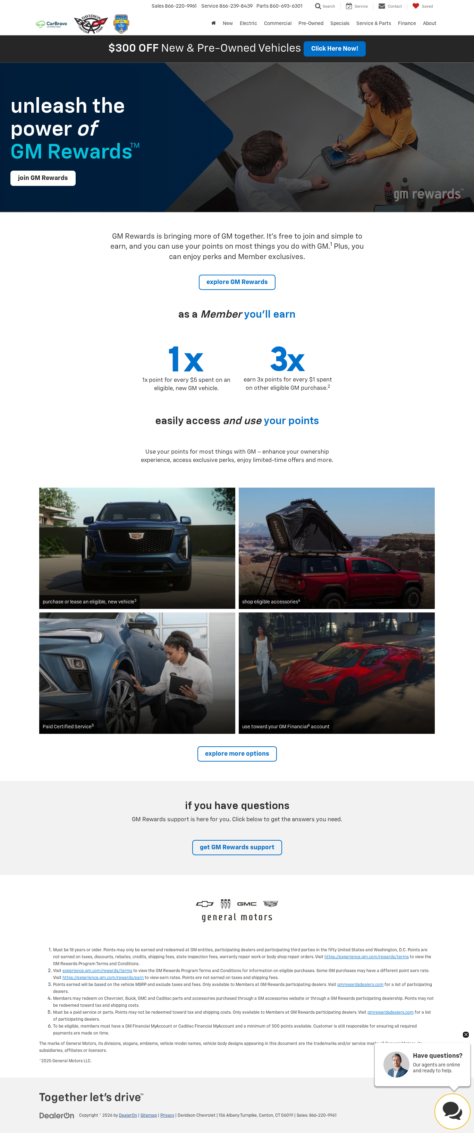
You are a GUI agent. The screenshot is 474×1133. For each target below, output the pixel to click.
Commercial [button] (277, 23)
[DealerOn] (57, 1115)
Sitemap (149, 1116)
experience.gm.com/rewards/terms (97, 971)
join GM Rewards (43, 178)
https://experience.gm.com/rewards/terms (366, 957)
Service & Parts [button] (373, 23)
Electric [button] (248, 23)
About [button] (430, 23)
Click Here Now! (334, 49)
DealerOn (128, 1116)
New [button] (228, 23)
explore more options (237, 754)
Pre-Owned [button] (310, 23)
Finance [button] (407, 23)
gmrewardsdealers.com (360, 985)
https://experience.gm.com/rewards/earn (103, 978)
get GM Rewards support (237, 847)
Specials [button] (339, 23)
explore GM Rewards (237, 282)
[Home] (213, 23)
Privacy (167, 1116)
